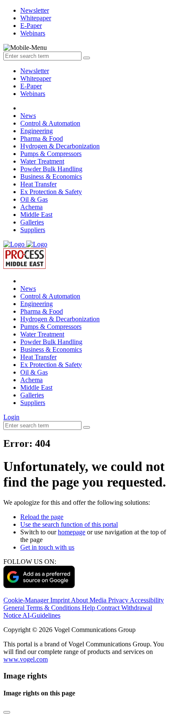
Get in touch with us (47, 547)
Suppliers (32, 229)
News (28, 115)
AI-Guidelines (41, 615)
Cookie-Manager (26, 600)
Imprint (60, 600)
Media (99, 600)
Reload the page (41, 516)
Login (11, 417)
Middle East (36, 214)
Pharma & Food (41, 138)
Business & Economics (51, 176)
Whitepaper (35, 78)
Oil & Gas (34, 199)
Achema (31, 207)
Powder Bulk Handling (51, 168)
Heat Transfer (38, 184)
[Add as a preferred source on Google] (39, 585)
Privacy (119, 600)
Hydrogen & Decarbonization (60, 146)
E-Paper (31, 86)
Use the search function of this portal (69, 524)
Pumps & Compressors (51, 153)
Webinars (32, 93)
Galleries (32, 222)
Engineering (36, 130)
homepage (71, 532)
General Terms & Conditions (42, 607)
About (80, 600)
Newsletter (34, 70)
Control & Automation (50, 123)
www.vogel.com (25, 659)
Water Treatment (42, 161)
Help (89, 607)
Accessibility (147, 600)
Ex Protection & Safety (51, 191)
